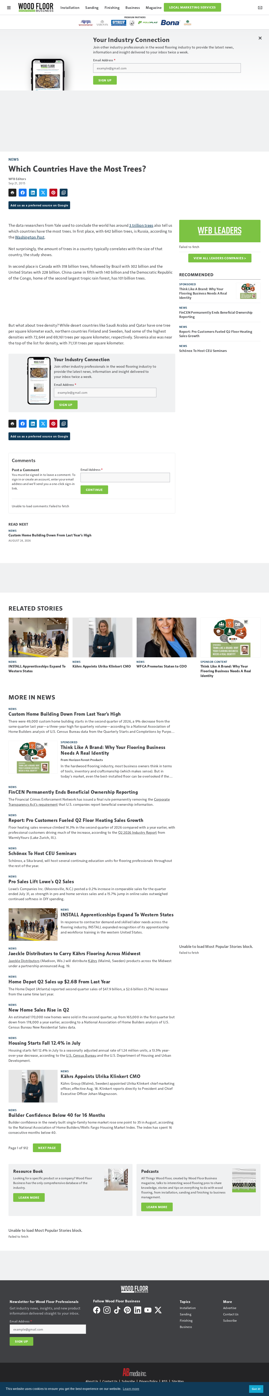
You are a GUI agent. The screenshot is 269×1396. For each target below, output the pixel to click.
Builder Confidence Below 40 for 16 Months (56, 1115)
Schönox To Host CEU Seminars (203, 350)
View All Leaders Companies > (220, 258)
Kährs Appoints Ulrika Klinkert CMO (101, 666)
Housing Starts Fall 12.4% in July (44, 1043)
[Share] (23, 193)
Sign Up (104, 80)
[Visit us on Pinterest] (127, 1309)
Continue (94, 490)
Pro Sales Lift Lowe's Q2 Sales (41, 881)
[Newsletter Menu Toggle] (260, 7)
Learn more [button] (131, 1388)
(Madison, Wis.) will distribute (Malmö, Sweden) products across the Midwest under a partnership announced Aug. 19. (90, 963)
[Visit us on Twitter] (158, 1309)
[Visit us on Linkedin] (137, 1309)
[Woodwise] (86, 23)
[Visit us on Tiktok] (117, 1309)
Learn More (29, 1197)
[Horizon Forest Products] (187, 23)
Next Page (47, 1148)
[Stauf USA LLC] (118, 23)
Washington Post (30, 237)
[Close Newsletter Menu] (260, 37)
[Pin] (53, 193)
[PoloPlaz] (148, 22)
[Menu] (8, 7)
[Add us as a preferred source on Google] (64, 193)
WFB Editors (17, 179)
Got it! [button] (256, 1388)
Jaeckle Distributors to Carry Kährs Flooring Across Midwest (74, 953)
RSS (164, 1381)
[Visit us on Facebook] (96, 1309)
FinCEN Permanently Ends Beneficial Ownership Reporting (216, 314)
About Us (91, 1381)
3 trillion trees (141, 225)
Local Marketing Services (192, 7)
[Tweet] (43, 193)
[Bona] (171, 22)
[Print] (12, 193)
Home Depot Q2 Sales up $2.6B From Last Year (59, 982)
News (13, 159)
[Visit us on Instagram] (106, 1309)
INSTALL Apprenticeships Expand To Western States (37, 668)
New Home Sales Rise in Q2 (38, 1010)
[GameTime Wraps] (132, 23)
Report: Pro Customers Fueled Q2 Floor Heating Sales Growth (215, 333)
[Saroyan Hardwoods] (102, 23)
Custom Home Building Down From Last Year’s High (49, 535)
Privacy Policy (148, 1381)
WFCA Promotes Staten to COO (161, 666)
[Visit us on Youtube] (147, 1309)
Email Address (104, 60)
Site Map (178, 1381)
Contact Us (109, 1381)
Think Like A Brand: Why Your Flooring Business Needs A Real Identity (203, 293)
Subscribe (128, 1381)
